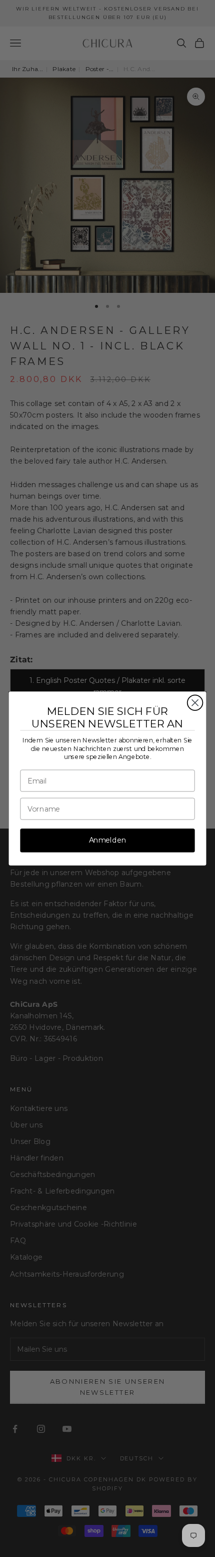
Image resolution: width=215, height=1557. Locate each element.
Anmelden (107, 840)
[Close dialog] (195, 702)
